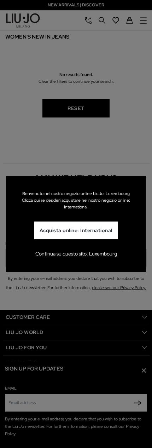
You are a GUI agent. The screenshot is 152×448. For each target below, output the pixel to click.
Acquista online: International (76, 230)
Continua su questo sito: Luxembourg (76, 254)
